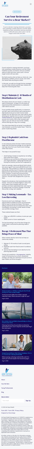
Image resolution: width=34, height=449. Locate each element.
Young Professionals (7, 388)
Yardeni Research (7, 117)
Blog (2, 392)
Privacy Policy (19, 410)
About (3, 380)
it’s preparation (21, 254)
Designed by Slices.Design (8, 413)
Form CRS (11, 410)
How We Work (5, 384)
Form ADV (4, 410)
